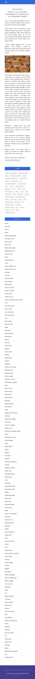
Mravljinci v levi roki (10, 379)
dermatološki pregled (15, 175)
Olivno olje (7, 422)
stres (25, 199)
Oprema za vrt (8, 428)
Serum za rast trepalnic (11, 513)
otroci (22, 191)
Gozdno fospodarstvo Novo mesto (14, 300)
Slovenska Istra (9, 519)
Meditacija (7, 364)
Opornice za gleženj (10, 425)
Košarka (7, 339)
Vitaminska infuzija (9, 611)
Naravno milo (8, 388)
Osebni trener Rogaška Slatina (12, 431)
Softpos (7, 529)
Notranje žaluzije (9, 403)
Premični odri (8, 471)
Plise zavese (8, 455)
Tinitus (6, 590)
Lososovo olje (8, 351)
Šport (6, 538)
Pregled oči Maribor (10, 468)
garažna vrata (23, 178)
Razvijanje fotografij (10, 495)
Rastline (7, 492)
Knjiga (6, 327)
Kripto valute (17, 9)
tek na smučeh (9, 202)
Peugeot (7, 452)
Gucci (6, 303)
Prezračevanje (8, 477)
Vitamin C (7, 608)
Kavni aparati (8, 321)
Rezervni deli (8, 501)
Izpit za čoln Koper (9, 315)
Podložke (7, 458)
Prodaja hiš (7, 483)
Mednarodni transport (10, 367)
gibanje (7, 181)
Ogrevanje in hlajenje (10, 419)
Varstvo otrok (8, 605)
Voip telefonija (8, 617)
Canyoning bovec (9, 260)
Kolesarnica (8, 330)
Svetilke (7, 565)
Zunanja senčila (9, 657)
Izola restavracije (9, 312)
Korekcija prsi (8, 336)
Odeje (6, 409)
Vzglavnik (7, 626)
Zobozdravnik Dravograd (11, 651)
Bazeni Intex (8, 245)
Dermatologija (8, 281)
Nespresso (7, 400)
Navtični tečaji (8, 391)
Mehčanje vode (9, 370)
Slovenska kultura (9, 523)
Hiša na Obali (8, 309)
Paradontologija (9, 440)
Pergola (7, 449)
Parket (6, 443)
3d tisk (6, 223)
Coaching (7, 272)
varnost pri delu (9, 207)
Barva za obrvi (8, 241)
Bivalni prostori (9, 254)
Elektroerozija (8, 284)
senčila (27, 194)
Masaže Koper (8, 358)
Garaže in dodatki (9, 290)
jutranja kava (22, 183)
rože (14, 194)
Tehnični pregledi (9, 581)
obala (19, 189)
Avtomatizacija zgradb (10, 235)
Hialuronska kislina (9, 306)
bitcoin (7, 157)
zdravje (7, 210)
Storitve (7, 544)
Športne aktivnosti (9, 541)
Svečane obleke (9, 562)
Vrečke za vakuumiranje (11, 620)
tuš (22, 202)
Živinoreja (7, 645)
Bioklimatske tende (10, 251)
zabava (22, 207)
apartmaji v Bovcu (23, 173)
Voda (6, 614)
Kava (6, 318)
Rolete (6, 510)
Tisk (6, 593)
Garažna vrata (8, 293)
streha (20, 199)
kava (6, 186)
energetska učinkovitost (11, 178)
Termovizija (7, 587)
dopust (24, 175)
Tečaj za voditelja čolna (11, 578)
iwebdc (19, 675)
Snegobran (7, 526)
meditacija (8, 189)
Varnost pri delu (9, 602)
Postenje (7, 464)
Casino (6, 263)
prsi (27, 191)
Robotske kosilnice (9, 504)
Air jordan (7, 226)
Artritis (6, 232)
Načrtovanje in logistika (11, 382)
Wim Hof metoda (9, 633)
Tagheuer (7, 568)
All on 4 (7, 229)
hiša (21, 181)
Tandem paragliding (10, 574)
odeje (23, 189)
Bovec (6, 175)
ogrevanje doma (9, 191)
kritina (12, 186)
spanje (7, 199)
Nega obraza (8, 394)
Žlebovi (6, 648)
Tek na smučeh (8, 584)
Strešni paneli (8, 556)
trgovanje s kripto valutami (12, 160)
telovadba (17, 202)
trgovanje (21, 157)
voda (17, 207)
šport (17, 210)
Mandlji (7, 354)
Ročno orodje (8, 507)
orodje (17, 191)
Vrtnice (6, 623)
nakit (14, 189)
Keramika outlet (9, 324)
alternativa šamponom (11, 173)
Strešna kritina (8, 550)
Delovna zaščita (9, 278)
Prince (6, 480)
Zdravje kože (8, 639)
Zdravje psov (8, 642)
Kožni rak (7, 342)
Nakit (6, 385)
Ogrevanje (7, 416)
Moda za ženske (9, 376)
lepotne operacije (20, 186)
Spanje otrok (8, 535)
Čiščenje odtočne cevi (10, 269)
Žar (5, 636)
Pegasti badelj (8, 446)
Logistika (7, 348)
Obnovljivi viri (8, 406)
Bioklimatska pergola (10, 248)
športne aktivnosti (10, 212)
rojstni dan (8, 194)
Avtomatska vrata (9, 238)
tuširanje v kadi (9, 204)
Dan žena (7, 275)
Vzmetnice (7, 629)
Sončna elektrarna (9, 532)
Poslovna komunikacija (11, 461)
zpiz (12, 210)
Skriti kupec (8, 516)
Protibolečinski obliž (10, 486)
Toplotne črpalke (9, 596)
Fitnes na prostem (9, 287)
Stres (6, 547)
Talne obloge (8, 571)
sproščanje (13, 199)
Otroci (6, 434)
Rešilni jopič (8, 498)
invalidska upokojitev (10, 183)
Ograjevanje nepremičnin (11, 413)
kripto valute (14, 157)
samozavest (20, 194)
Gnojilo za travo (9, 296)
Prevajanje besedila (10, 474)
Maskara (7, 361)
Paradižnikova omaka (10, 437)
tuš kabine (18, 204)
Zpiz (6, 654)
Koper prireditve (9, 333)
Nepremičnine (8, 397)
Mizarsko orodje (9, 373)
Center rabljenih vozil (10, 266)
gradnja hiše (14, 181)
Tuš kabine (7, 599)
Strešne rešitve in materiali (11, 553)
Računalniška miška (10, 489)
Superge (7, 559)
